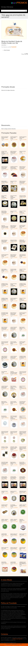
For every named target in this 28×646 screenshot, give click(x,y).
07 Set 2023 (24, 139)
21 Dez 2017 (15, 563)
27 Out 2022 (7, 388)
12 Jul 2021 (6, 286)
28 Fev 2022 (24, 344)
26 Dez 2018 (25, 183)
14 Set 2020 (6, 242)
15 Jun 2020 (6, 228)
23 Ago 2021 (24, 286)
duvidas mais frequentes (18, 638)
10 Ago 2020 (24, 228)
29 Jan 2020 (7, 154)
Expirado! (13, 47)
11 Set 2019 (15, 199)
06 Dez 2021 (15, 315)
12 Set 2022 (24, 450)
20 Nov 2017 (6, 563)
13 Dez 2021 (25, 315)
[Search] (25, 11)
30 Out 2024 (25, 506)
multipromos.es (14, 645)
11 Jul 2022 (24, 358)
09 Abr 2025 (6, 521)
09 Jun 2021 (25, 271)
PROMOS (22, 2)
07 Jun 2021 (15, 271)
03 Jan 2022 (6, 329)
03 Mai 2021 (6, 139)
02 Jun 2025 (16, 521)
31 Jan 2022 (15, 139)
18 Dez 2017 (6, 169)
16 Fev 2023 (6, 417)
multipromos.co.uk (22, 645)
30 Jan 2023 (24, 388)
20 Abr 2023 (15, 419)
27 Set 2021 (15, 300)
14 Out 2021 (25, 300)
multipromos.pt (7, 645)
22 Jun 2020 (24, 464)
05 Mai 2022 (16, 358)
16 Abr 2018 (15, 169)
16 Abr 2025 (15, 450)
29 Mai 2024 (16, 507)
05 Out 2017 (6, 535)
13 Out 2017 (7, 549)
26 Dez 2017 (25, 565)
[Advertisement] (14, 69)
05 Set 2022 (6, 373)
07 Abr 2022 (6, 359)
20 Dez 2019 (6, 213)
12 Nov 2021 (6, 315)
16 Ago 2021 (6, 300)
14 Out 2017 (16, 535)
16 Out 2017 (24, 550)
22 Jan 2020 (16, 212)
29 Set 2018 (24, 169)
